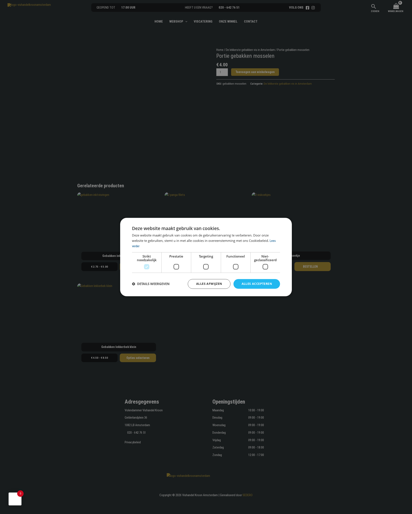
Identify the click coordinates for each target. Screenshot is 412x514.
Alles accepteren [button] (257, 284)
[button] (151, 284)
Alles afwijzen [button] (209, 284)
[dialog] (206, 257)
